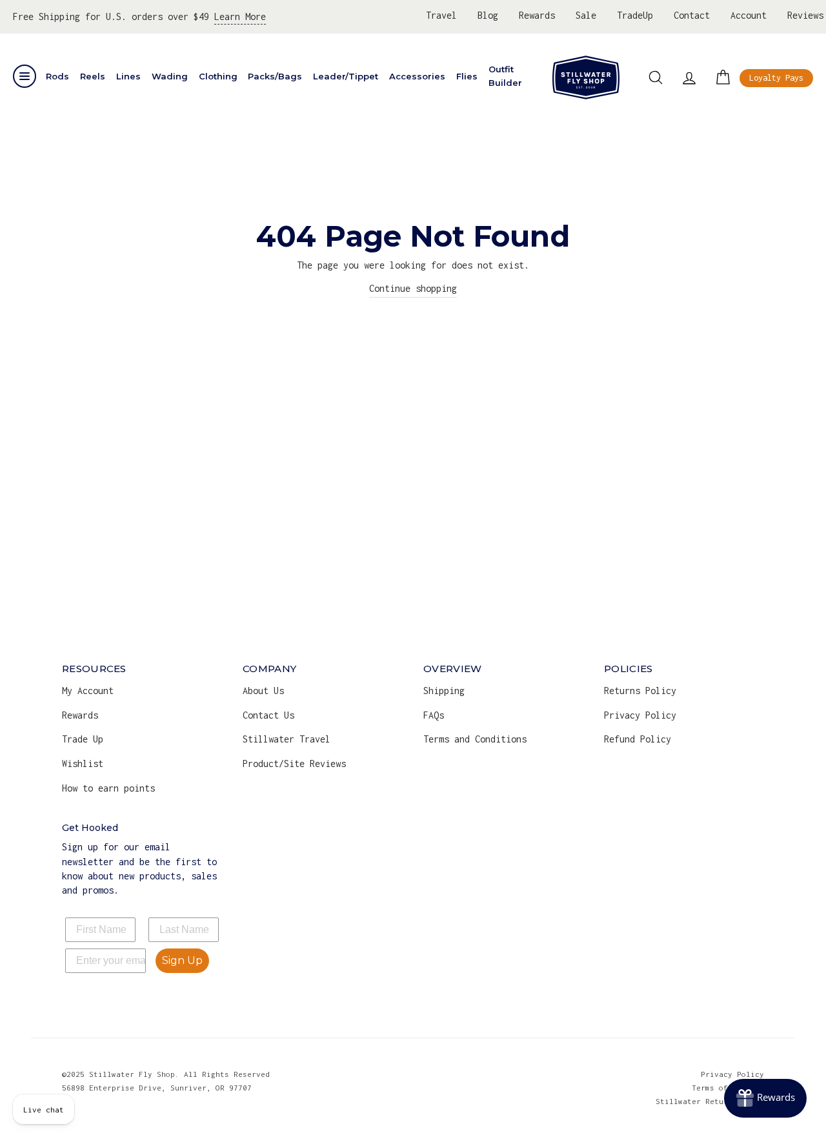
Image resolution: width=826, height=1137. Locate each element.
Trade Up (82, 738)
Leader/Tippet (345, 76)
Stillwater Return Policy (710, 1101)
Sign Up (182, 960)
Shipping (444, 690)
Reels (92, 76)
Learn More (240, 16)
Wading (170, 76)
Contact (692, 15)
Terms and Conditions (475, 738)
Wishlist (82, 763)
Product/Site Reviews (294, 763)
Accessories (417, 76)
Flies (467, 76)
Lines (128, 76)
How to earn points (108, 788)
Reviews (805, 15)
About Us (263, 690)
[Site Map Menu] (24, 76)
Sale (586, 15)
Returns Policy (640, 690)
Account (748, 15)
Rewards (537, 15)
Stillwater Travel (286, 738)
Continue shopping (413, 288)
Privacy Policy (640, 715)
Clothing (218, 76)
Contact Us (268, 715)
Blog (488, 15)
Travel (441, 15)
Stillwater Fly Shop (586, 77)
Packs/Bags (275, 76)
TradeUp (635, 15)
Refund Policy (637, 738)
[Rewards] (765, 1098)
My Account (88, 690)
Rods (57, 76)
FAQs (433, 715)
